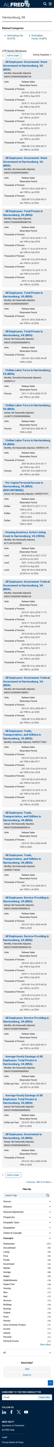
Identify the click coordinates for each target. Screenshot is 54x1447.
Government (8, 1264)
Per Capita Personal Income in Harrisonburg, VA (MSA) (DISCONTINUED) (23, 486)
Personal (7, 1337)
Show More (45, 1344)
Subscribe (44, 1397)
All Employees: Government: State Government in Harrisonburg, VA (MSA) (25, 65)
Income (6, 1329)
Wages (6, 1276)
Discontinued (9, 1248)
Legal (4, 1437)
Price (5, 1256)
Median (6, 1268)
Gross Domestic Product (14, 1325)
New (5, 1292)
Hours (6, 1316)
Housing (7, 1288)
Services (7, 1300)
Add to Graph (13, 55)
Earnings (7, 1308)
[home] (16, 4)
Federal (6, 1312)
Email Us (27, 1375)
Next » (49, 1182)
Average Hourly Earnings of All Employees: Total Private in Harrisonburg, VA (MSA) (23, 1060)
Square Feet (8, 1284)
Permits (6, 1321)
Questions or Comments (13, 1425)
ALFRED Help (8, 1430)
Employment (9, 1244)
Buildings (7, 1304)
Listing (6, 1252)
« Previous (30, 1182)
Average (7, 1272)
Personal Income (11, 1341)
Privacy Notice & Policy (12, 1442)
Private (6, 1260)
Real (5, 1296)
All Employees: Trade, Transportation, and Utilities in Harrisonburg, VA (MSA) (22, 734)
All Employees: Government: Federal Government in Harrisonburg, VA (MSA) (26, 585)
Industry (6, 1333)
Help (27, 1369)
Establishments (10, 1280)
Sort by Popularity (41, 54)
